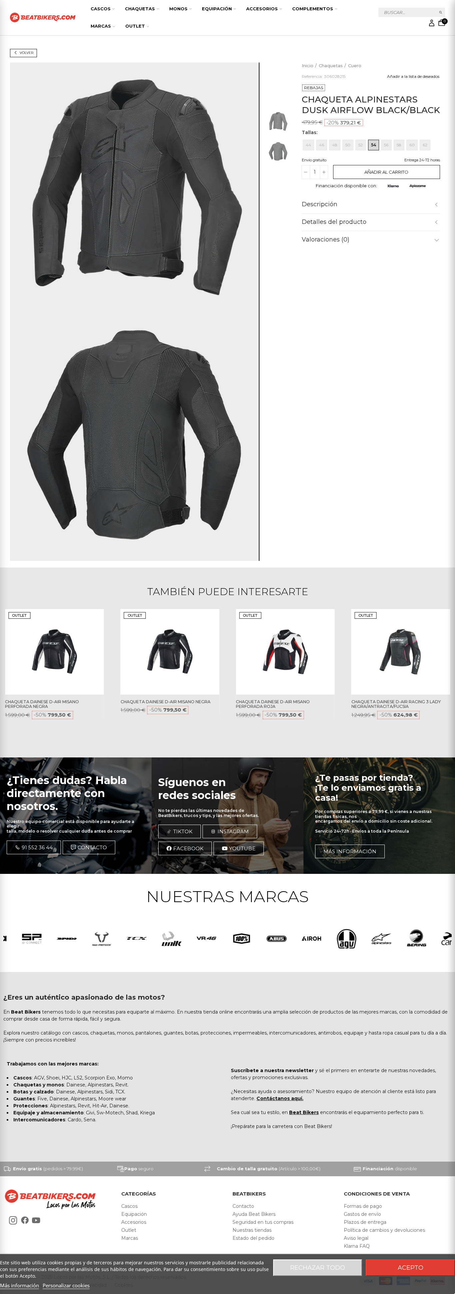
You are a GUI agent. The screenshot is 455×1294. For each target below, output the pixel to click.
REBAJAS (313, 87)
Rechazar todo (317, 1267)
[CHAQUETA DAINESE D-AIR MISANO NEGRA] (170, 652)
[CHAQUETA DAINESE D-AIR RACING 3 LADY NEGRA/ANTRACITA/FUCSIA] (401, 652)
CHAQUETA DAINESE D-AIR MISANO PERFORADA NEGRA (42, 704)
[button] (34, 847)
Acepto (410, 1267)
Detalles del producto (334, 222)
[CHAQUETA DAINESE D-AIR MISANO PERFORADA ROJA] (285, 652)
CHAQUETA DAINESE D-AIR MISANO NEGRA (166, 701)
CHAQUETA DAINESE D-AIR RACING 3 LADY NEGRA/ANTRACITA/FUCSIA (396, 704)
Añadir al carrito (386, 172)
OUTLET (19, 615)
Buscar (441, 12)
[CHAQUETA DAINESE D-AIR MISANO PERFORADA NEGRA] (54, 652)
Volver (26, 53)
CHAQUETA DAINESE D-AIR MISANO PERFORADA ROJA (273, 704)
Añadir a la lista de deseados (413, 76)
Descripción (319, 204)
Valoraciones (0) (325, 239)
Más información (19, 1285)
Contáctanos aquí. (279, 1098)
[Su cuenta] (431, 23)
